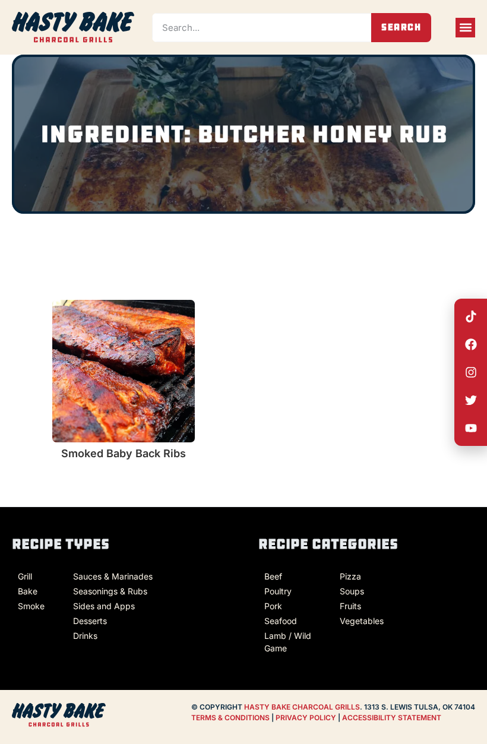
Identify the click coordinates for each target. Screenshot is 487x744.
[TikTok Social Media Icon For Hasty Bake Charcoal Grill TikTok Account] (471, 316)
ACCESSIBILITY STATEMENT (391, 717)
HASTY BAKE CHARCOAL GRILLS (302, 706)
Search (401, 27)
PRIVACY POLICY (307, 717)
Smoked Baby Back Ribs (123, 453)
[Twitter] (471, 400)
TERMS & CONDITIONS (230, 717)
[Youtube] (471, 428)
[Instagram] (471, 372)
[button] (465, 27)
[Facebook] (471, 344)
